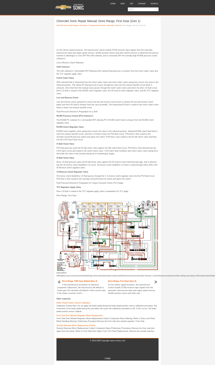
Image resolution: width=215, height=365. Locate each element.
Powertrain (83, 25)
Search (154, 4)
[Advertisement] (107, 38)
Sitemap (142, 4)
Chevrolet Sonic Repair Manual (67, 25)
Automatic (110, 25)
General (118, 25)
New (123, 4)
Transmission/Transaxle (97, 25)
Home (113, 4)
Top (131, 4)
